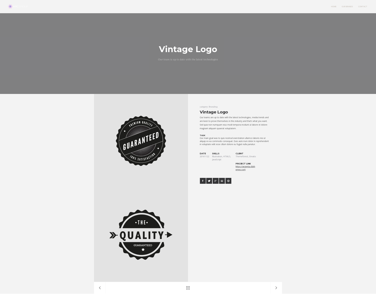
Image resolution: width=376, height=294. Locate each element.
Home (333, 6)
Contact (362, 6)
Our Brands (347, 6)
